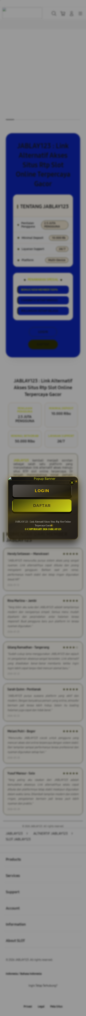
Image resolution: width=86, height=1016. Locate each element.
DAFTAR (42, 505)
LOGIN (42, 491)
